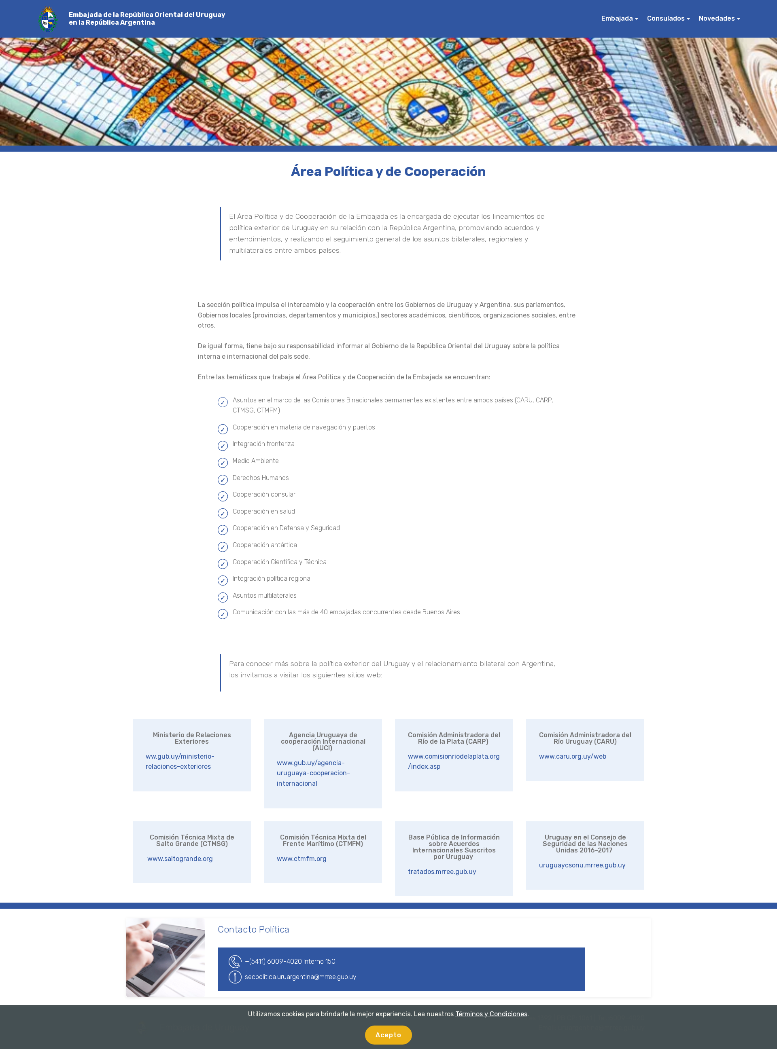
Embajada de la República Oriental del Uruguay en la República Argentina (147, 18)
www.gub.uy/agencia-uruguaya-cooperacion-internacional (313, 773)
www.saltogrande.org (179, 859)
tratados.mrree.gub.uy (442, 872)
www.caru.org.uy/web (572, 756)
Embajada (617, 18)
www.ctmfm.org (302, 859)
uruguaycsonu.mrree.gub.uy (582, 865)
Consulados (666, 18)
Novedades (717, 18)
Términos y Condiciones (491, 1014)
